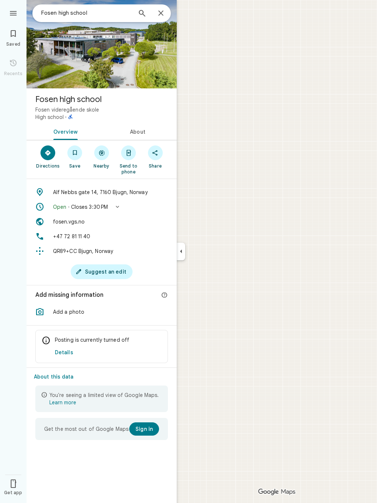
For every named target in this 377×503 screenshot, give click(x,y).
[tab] (64, 131)
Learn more (62, 402)
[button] (102, 207)
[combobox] (86, 12)
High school (49, 117)
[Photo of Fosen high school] (102, 44)
